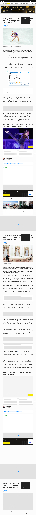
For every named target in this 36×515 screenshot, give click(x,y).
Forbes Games (5, 3)
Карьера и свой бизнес (22, 202)
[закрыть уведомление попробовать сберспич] (29, 18)
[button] (35, 1)
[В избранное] (16, 202)
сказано (11, 113)
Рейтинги (12, 3)
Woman (29, 3)
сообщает (8, 58)
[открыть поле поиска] (32, 1)
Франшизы (16, 3)
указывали (28, 355)
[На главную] (2, 1)
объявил (15, 98)
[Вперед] (35, 146)
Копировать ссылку (30, 235)
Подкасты (20, 3)
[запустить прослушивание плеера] (29, 16)
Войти (27, 1)
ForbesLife (5, 202)
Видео (24, 3)
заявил (18, 344)
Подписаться (7, 187)
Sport (33, 3)
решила (11, 352)
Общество (5, 450)
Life (27, 3)
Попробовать (23, 22)
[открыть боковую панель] (30, 1)
